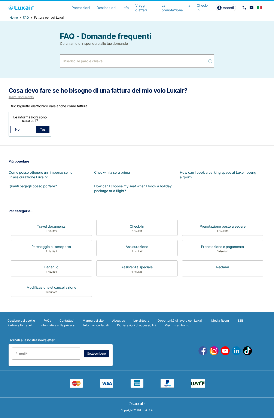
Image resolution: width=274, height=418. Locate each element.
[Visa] (106, 386)
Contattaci (67, 320)
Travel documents (21, 97)
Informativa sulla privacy (57, 325)
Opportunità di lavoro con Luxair (180, 320)
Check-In (137, 226)
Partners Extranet (19, 325)
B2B (240, 320)
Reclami (222, 267)
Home (14, 17)
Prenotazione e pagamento (222, 247)
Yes (43, 129)
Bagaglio (51, 267)
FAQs (47, 320)
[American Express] (137, 386)
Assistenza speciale (137, 267)
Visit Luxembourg (177, 325)
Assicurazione (137, 247)
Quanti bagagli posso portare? (33, 186)
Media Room (220, 320)
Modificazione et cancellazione (51, 287)
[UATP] (198, 386)
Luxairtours (141, 320)
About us (118, 320)
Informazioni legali (96, 325)
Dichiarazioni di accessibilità (136, 325)
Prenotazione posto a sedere (223, 226)
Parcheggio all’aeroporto (51, 247)
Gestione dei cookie (21, 320)
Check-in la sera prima (112, 172)
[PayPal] (167, 386)
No (17, 129)
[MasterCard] (76, 386)
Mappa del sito (93, 320)
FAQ (26, 17)
